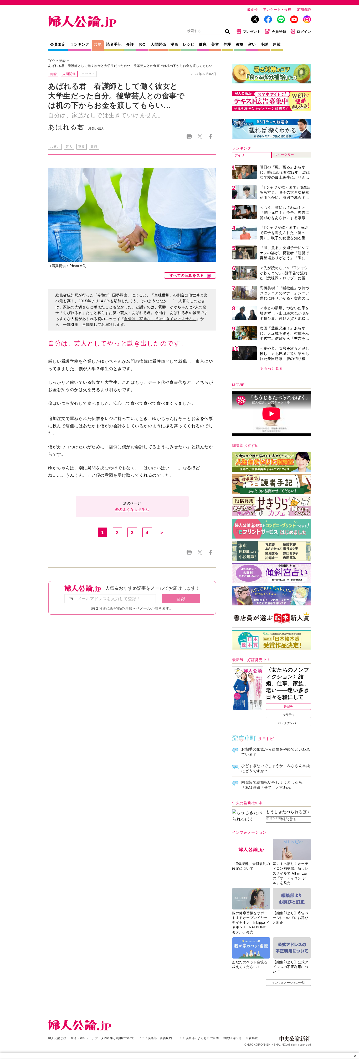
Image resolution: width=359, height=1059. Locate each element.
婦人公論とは (57, 1038)
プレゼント (252, 32)
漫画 (174, 44)
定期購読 (304, 10)
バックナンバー (288, 723)
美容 (215, 44)
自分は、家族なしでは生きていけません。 (160, 319)
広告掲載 (252, 1038)
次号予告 (289, 714)
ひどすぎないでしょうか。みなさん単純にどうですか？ (275, 768)
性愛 (227, 44)
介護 (130, 44)
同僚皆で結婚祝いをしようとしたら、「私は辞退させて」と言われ (273, 785)
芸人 (69, 146)
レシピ (188, 44)
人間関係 (158, 44)
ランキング (79, 44)
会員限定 (57, 44)
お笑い (55, 146)
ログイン (304, 32)
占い (252, 44)
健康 (203, 44)
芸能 (97, 44)
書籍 (94, 146)
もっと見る (273, 368)
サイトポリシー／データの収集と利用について (102, 1038)
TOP (51, 61)
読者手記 (113, 44)
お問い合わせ (232, 1038)
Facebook (210, 136)
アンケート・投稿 (277, 10)
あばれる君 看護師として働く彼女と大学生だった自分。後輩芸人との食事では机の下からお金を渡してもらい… (132, 66)
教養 (240, 44)
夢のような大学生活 (132, 509)
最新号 (252, 10)
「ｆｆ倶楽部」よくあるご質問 (197, 1038)
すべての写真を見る (187, 275)
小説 (264, 44)
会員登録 (279, 32)
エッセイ (88, 74)
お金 (142, 44)
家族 (81, 146)
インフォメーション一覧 (288, 982)
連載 (276, 44)
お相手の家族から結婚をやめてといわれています (275, 752)
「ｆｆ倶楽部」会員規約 (155, 1038)
